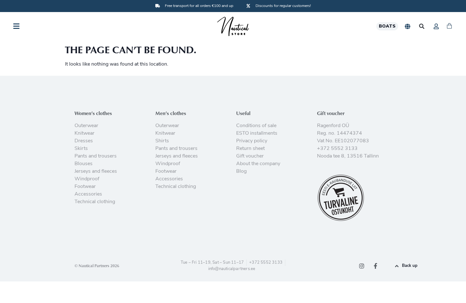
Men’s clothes (170, 113)
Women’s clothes (93, 113)
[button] (422, 26)
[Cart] (449, 26)
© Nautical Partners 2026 (96, 265)
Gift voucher (331, 113)
